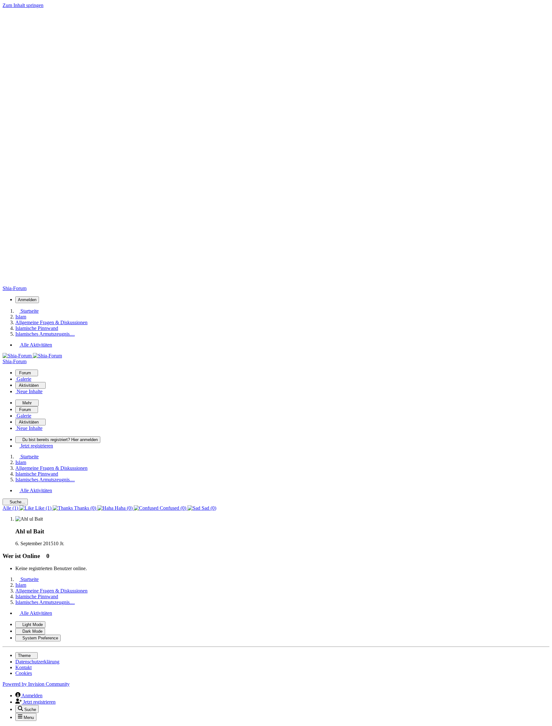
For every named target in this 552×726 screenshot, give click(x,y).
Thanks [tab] (84, 508)
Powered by (36, 684)
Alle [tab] (10, 508)
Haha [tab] (123, 508)
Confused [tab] (172, 508)
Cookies (23, 673)
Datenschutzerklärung (37, 661)
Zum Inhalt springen (23, 5)
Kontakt (23, 667)
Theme (25, 655)
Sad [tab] (208, 508)
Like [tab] (42, 508)
